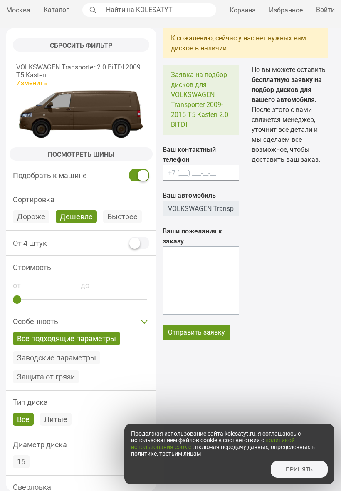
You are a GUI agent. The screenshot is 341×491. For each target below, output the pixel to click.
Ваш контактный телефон (189, 155)
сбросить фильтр (81, 46)
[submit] (91, 10)
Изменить (31, 83)
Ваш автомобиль (189, 195)
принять (299, 469)
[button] (81, 267)
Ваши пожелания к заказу (192, 236)
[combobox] (158, 10)
